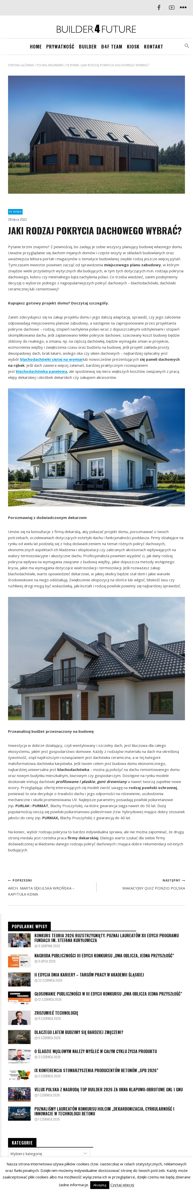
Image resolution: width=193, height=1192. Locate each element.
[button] (187, 46)
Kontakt (153, 46)
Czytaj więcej (122, 1184)
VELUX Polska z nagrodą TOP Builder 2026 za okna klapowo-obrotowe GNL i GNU (108, 1089)
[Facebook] (158, 7)
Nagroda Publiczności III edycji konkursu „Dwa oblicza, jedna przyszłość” (104, 955)
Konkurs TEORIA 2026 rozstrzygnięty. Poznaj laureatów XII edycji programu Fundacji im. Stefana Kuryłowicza (106, 938)
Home (36, 46)
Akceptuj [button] (99, 1185)
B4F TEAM (111, 46)
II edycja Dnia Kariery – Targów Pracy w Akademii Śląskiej (89, 974)
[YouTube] (171, 7)
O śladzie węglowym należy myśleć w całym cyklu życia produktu (95, 1051)
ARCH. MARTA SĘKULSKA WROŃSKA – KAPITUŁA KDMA (41, 887)
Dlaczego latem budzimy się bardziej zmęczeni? (78, 1032)
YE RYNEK (15, 212)
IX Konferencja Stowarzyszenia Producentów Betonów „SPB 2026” (96, 1070)
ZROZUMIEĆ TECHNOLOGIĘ (56, 1013)
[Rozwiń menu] (183, 8)
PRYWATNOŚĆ (60, 46)
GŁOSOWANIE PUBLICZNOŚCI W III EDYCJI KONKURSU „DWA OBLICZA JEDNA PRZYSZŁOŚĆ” (108, 994)
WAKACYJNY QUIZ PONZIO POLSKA (153, 884)
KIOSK (133, 46)
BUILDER (88, 46)
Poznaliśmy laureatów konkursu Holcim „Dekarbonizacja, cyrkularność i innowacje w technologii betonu (104, 1111)
